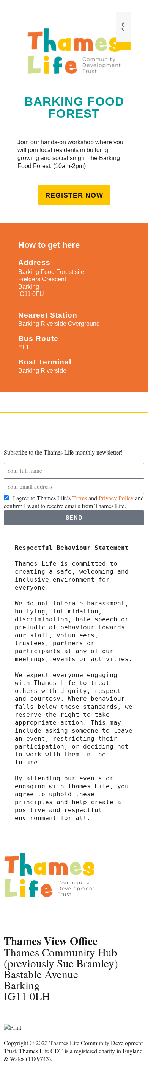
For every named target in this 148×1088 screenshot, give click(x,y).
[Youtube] (74, 915)
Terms (79, 498)
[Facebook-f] (13, 915)
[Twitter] (33, 915)
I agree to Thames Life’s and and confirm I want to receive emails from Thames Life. (74, 502)
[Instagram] (54, 915)
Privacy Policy (116, 498)
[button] (123, 8)
